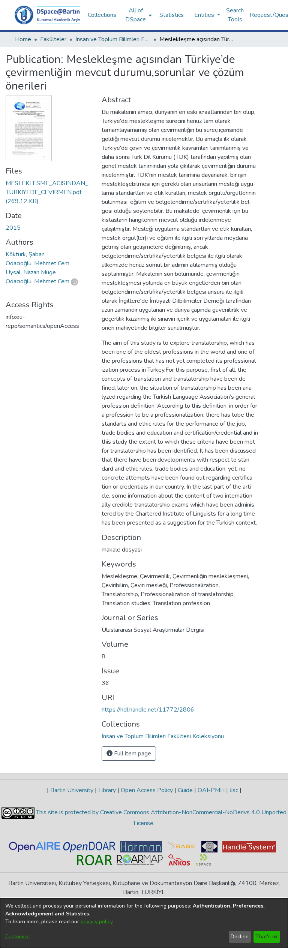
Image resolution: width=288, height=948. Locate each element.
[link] (47, 192)
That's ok (266, 936)
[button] (47, 15)
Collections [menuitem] (102, 15)
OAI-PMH (211, 790)
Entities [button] (205, 15)
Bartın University (72, 790)
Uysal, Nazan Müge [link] (31, 272)
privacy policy (96, 921)
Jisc (234, 790)
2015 (13, 228)
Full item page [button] (131, 753)
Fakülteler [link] (53, 39)
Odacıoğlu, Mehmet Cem (37, 281)
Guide (185, 790)
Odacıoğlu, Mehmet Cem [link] (37, 263)
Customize (17, 936)
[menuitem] (138, 15)
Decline (240, 936)
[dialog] (144, 923)
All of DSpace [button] (135, 15)
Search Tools (235, 15)
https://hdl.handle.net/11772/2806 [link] (148, 710)
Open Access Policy (146, 790)
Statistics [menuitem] (171, 15)
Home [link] (23, 39)
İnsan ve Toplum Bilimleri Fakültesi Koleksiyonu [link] (112, 39)
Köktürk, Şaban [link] (25, 254)
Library (107, 790)
